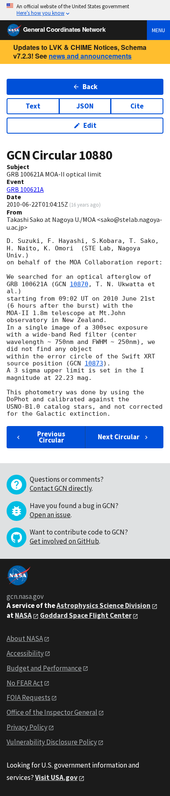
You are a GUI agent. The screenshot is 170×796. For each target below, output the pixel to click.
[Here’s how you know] (85, 10)
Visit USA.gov (56, 777)
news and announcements (90, 56)
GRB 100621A (25, 189)
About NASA (25, 638)
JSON (85, 106)
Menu (158, 30)
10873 (94, 363)
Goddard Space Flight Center (86, 615)
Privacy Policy (27, 727)
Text (33, 106)
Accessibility (25, 653)
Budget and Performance (44, 668)
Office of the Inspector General (52, 712)
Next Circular (118, 436)
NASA (23, 615)
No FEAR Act (25, 683)
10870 (79, 284)
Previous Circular (51, 437)
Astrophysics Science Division (104, 605)
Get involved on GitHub (64, 541)
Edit (90, 125)
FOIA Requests (28, 697)
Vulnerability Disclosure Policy (52, 742)
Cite (137, 106)
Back (90, 86)
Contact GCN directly (61, 488)
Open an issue (50, 514)
